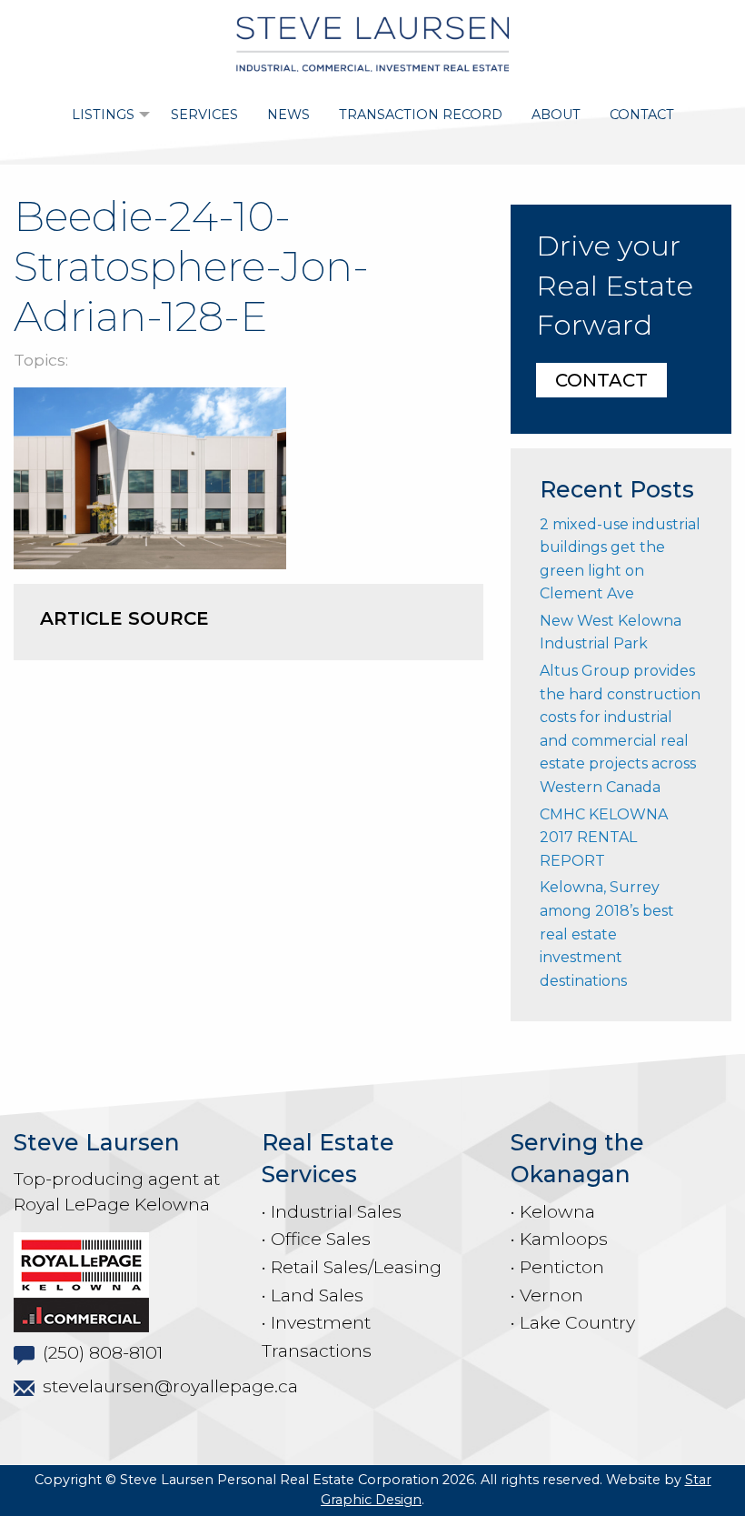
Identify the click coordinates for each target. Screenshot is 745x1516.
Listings (103, 114)
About (556, 114)
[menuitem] (106, 114)
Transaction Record (420, 114)
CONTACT (601, 380)
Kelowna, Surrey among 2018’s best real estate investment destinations (607, 933)
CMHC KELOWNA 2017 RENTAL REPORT (604, 837)
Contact (642, 114)
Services (204, 114)
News (288, 114)
